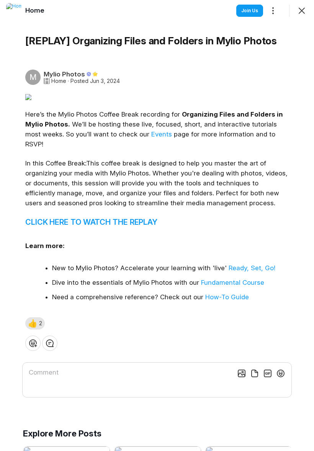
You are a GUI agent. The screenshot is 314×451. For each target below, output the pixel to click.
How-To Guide (227, 297)
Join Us (249, 10)
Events (161, 134)
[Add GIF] (268, 373)
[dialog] (157, 225)
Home (58, 81)
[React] (33, 343)
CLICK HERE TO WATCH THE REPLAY (91, 222)
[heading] (34, 10)
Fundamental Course (232, 282)
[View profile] (13, 10)
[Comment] (49, 343)
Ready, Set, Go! (252, 268)
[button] (35, 323)
